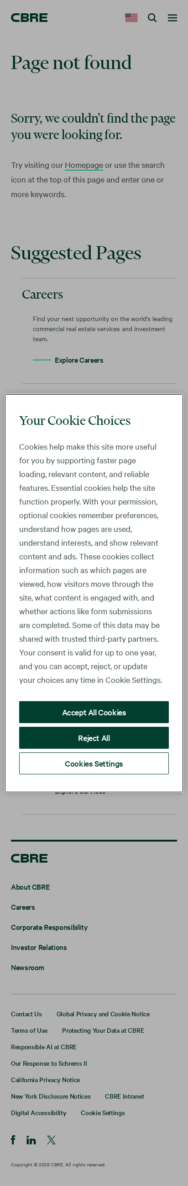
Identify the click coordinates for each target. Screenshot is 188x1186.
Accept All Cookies (94, 712)
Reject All (94, 737)
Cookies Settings (94, 763)
